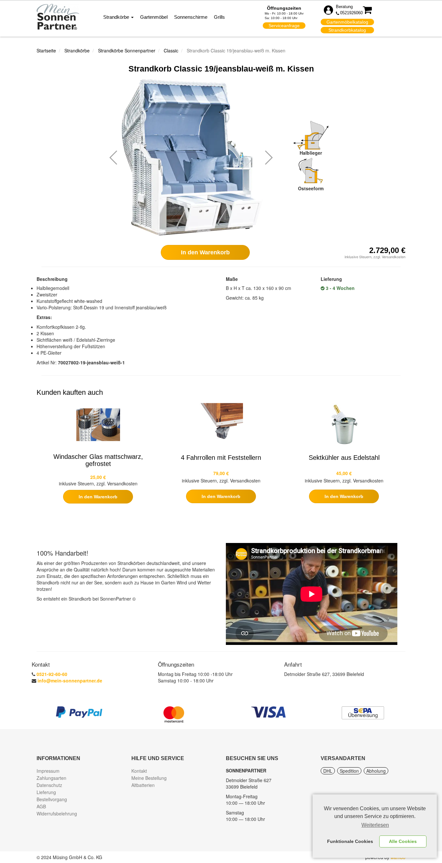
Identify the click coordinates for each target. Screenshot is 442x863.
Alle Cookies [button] (403, 841)
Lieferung (46, 792)
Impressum (48, 771)
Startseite (46, 50)
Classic (171, 50)
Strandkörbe (116, 17)
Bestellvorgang (52, 799)
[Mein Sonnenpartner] (58, 16)
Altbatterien (143, 785)
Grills (219, 17)
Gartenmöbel (154, 17)
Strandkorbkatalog (347, 30)
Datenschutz (49, 785)
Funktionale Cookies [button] (350, 841)
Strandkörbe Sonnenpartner (126, 50)
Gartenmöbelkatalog (347, 22)
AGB (41, 806)
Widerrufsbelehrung (57, 813)
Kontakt (139, 771)
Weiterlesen (375, 825)
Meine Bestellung (149, 778)
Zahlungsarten (51, 778)
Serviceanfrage (284, 25)
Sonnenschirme (190, 17)
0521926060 (351, 12)
